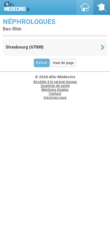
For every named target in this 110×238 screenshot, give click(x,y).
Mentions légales (55, 90)
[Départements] (101, 7)
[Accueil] (84, 7)
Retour (41, 63)
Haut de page (63, 63)
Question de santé (55, 86)
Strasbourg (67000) (24, 47)
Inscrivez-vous (55, 98)
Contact (55, 94)
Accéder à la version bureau (55, 82)
